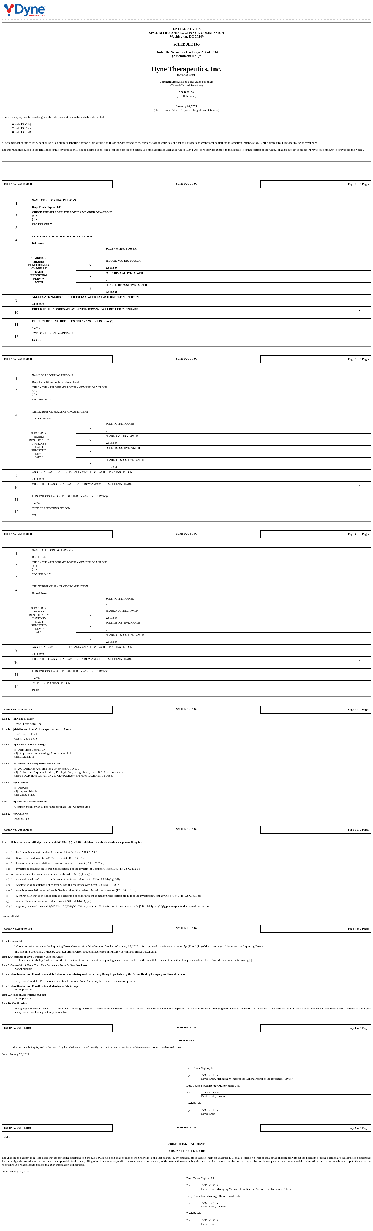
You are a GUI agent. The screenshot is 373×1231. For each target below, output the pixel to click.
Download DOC (353, 7)
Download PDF (359, 7)
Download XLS (364, 7)
